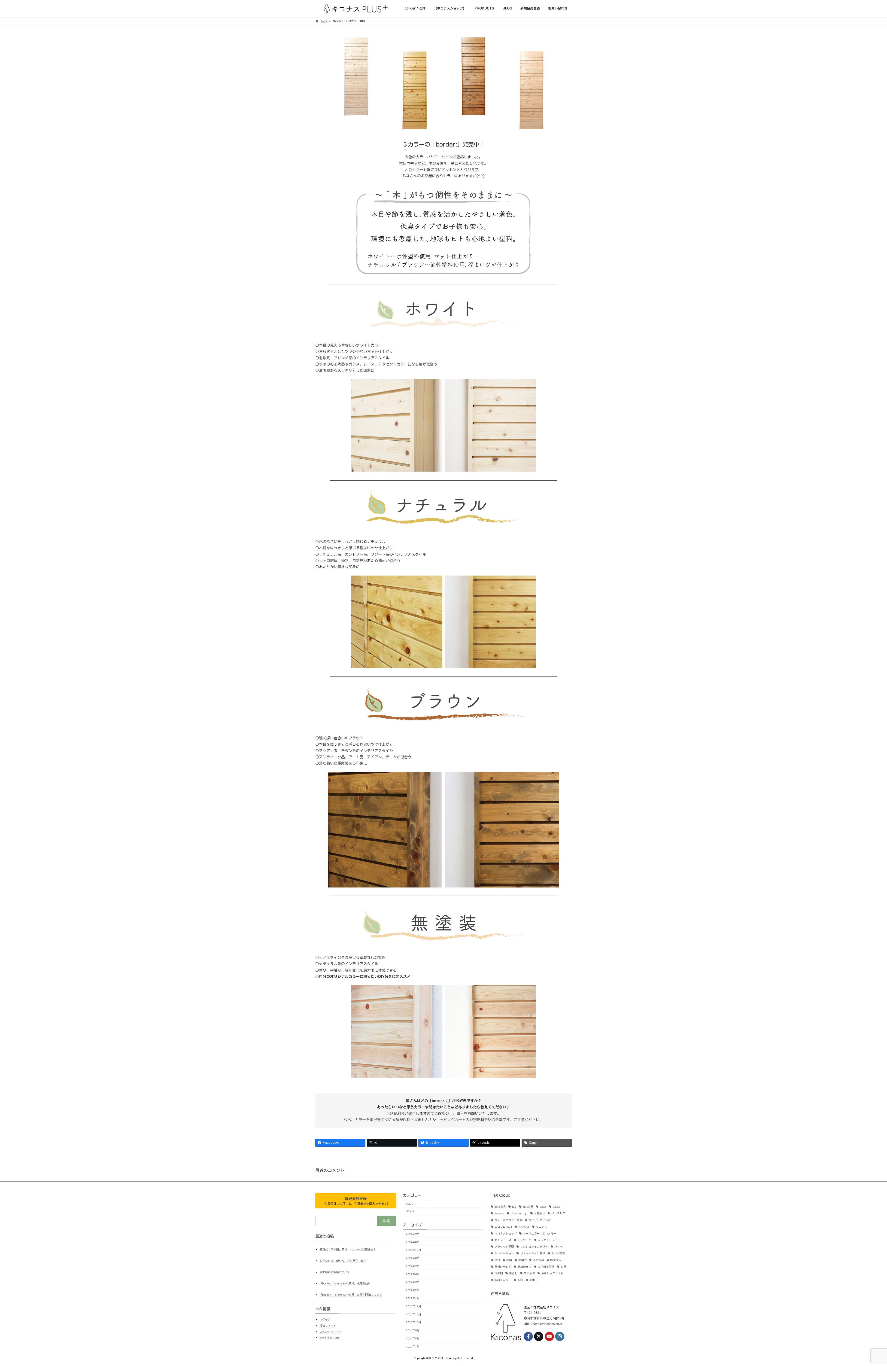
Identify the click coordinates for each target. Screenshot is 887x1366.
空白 (520, 1280)
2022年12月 (413, 1250)
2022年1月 (412, 1298)
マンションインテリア (534, 1246)
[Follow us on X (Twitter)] (538, 1336)
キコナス (541, 1226)
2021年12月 (413, 1306)
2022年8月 (412, 1258)
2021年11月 (413, 1314)
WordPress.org (329, 1337)
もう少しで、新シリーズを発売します (342, 1260)
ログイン (325, 1319)
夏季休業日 (524, 1266)
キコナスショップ (506, 1233)
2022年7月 (412, 1266)
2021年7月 (412, 1346)
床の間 (499, 1273)
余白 (497, 1260)
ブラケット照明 (504, 1246)
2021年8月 (412, 1338)
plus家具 (528, 1206)
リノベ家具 (558, 1253)
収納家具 (538, 1260)
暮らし (513, 1273)
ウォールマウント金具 (508, 1220)
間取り (533, 1280)
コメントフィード (330, 1331)
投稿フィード (327, 1325)
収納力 (522, 1260)
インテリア (558, 1213)
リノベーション (504, 1253)
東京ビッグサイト (552, 1273)
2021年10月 (413, 1322)
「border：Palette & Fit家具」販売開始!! (344, 1283)
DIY (514, 1206)
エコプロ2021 (503, 1226)
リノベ (558, 1246)
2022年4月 (412, 1274)
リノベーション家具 (532, 1253)
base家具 (500, 1206)
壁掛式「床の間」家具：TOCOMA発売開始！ (347, 1249)
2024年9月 (412, 1233)
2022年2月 (412, 1290)
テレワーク (524, 1240)
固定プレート (558, 1260)
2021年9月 (412, 1330)
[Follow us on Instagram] (559, 1336)
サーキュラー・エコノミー (539, 1233)
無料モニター (503, 1280)
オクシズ (523, 1226)
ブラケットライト (549, 1240)
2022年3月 (412, 1282)
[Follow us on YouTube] (549, 1336)
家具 (563, 1266)
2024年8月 (412, 1242)
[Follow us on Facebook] (528, 1336)
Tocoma (499, 1213)
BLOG (409, 1203)
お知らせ (539, 1213)
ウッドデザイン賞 (540, 1220)
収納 (509, 1260)
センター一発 (503, 1240)
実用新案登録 (546, 1266)
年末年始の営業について (334, 1272)
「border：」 (519, 1213)
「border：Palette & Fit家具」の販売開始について (350, 1294)
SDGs (543, 1206)
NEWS (410, 1211)
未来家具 (529, 1273)
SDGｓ (557, 1206)
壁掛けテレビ (503, 1266)
